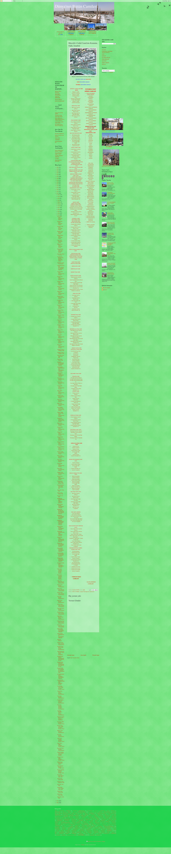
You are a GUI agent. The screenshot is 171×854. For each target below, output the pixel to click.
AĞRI (102, 828)
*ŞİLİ (66, 826)
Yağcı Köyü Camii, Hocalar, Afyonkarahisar (60, 581)
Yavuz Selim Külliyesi (76, 541)
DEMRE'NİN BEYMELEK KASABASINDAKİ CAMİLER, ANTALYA (60, 511)
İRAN (75, 835)
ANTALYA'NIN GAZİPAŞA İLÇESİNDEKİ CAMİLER (60, 550)
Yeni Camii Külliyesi (76, 513)
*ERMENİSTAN (65, 814)
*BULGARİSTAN (107, 812)
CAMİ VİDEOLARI (105, 59)
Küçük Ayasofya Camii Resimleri (76, 285)
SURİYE (103, 832)
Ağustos (59, 202)
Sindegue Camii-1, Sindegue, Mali (60, 350)
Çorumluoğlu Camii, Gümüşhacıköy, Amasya (60, 465)
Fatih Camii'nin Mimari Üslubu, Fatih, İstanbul (111, 253)
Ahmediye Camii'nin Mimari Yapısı (76, 207)
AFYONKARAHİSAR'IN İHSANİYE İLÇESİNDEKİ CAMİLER (60, 676)
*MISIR (114, 819)
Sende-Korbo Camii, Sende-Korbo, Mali (60, 788)
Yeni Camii (76, 517)
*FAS (82, 814)
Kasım (59, 196)
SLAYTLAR (104, 60)
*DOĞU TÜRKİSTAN (111, 813)
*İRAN (95, 825)
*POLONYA (63, 821)
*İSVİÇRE (58, 826)
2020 (58, 178)
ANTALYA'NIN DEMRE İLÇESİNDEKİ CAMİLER (60, 506)
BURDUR (91, 146)
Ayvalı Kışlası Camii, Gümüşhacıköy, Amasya (60, 478)
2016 (58, 185)
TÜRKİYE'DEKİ (71, 31)
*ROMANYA (73, 821)
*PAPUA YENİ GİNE (111, 820)
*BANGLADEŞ (57, 812)
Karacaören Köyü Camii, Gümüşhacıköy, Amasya (60, 317)
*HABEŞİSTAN (100, 815)
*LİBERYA (102, 818)
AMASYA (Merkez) (59, 640)
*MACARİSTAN (113, 818)
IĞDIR (62, 830)
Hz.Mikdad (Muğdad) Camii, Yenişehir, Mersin (111, 203)
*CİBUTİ (85, 813)
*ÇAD (68, 825)
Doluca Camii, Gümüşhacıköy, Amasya (60, 456)
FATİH (73, 591)
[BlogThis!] (93, 590)
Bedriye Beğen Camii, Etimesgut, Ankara (60, 237)
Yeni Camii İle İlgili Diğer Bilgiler (76, 518)
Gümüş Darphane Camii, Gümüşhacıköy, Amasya (60, 443)
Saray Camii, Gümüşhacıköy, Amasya (60, 400)
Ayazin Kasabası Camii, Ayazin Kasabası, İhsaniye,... (60, 754)
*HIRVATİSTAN (107, 815)
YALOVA (94, 833)
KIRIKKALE (89, 830)
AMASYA (64, 828)
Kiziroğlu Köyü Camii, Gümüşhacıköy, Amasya (60, 302)
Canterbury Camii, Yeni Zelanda (60, 263)
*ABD (56, 810)
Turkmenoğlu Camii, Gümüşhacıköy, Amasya (60, 387)
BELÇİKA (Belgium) (91, 185)
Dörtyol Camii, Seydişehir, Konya (60, 763)
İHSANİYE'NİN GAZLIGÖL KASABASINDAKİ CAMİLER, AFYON (60, 664)
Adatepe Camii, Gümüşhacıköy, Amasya (60, 473)
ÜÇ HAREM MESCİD (106, 57)
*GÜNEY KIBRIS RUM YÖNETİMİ (71, 815)
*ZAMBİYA (64, 825)
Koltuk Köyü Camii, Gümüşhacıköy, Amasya (60, 293)
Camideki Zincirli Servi (75, 566)
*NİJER (91, 820)
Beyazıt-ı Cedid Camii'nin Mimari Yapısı (75, 96)
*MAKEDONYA (67, 819)
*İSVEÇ (114, 825)
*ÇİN (72, 825)
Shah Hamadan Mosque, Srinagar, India (60, 766)
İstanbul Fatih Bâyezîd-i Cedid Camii (87, 591)
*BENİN (69, 812)
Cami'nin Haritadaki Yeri (75, 468)
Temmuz (59, 203)
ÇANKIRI (58, 835)
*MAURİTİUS (104, 819)
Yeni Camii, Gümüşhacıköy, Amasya (60, 378)
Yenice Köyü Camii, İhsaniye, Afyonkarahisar (60, 693)
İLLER (103, 54)
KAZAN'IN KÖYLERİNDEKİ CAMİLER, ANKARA (60, 364)
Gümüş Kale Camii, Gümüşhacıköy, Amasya (60, 434)
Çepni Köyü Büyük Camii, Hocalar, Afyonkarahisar (60, 618)
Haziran (59, 205)
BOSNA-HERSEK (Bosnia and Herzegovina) (90, 191)
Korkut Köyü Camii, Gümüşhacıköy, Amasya (60, 288)
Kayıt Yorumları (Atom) (74, 657)
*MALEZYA (88, 819)
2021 (58, 176)
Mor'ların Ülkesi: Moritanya (58, 92)
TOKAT (90, 156)
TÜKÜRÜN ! (57, 139)
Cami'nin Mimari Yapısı (75, 464)
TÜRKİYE (108, 130)
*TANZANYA (97, 823)
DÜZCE (103, 829)
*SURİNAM (113, 821)
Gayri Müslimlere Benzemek (58, 161)
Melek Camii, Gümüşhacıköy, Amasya (60, 424)
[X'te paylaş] (94, 590)
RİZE (85, 832)
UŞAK (86, 833)
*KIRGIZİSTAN (57, 818)
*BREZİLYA (95, 812)
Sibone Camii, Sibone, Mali (60, 493)
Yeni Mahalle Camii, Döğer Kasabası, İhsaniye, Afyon (60, 688)
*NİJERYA (96, 820)
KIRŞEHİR (103, 830)
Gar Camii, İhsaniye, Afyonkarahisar (60, 735)
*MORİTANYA (59, 820)
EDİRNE (109, 829)
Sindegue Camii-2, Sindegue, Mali (60, 353)
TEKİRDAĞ (61, 833)
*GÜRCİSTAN (91, 815)
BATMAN (58, 829)
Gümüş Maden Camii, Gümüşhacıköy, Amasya (60, 438)
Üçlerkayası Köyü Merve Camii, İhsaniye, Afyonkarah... (60, 718)
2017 (58, 183)
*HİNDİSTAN (65, 816)
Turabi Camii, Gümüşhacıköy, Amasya (60, 382)
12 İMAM (57, 158)
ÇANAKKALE (113, 833)
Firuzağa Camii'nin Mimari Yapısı (76, 379)
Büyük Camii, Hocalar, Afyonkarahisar (60, 601)
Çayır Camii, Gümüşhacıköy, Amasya (60, 460)
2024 (58, 171)
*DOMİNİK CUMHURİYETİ (101, 813)
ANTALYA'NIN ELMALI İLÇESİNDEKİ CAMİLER (60, 528)
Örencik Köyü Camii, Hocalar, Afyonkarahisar (60, 593)
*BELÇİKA (64, 812)
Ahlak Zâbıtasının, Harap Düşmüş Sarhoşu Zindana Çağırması (59, 119)
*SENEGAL (84, 821)
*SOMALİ (96, 821)
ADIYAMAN (90, 136)
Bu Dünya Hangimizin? (59, 133)
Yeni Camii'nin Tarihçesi (76, 514)
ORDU (73, 832)
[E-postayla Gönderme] (90, 589)
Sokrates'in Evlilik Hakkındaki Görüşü (59, 116)
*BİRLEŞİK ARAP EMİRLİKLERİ (64, 813)
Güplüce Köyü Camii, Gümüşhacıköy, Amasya (60, 331)
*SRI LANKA (102, 821)
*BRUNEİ (100, 812)
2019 (58, 180)
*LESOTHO (91, 818)
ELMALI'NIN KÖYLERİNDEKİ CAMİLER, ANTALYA (60, 545)
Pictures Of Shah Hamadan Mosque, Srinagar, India (60, 771)
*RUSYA (78, 821)
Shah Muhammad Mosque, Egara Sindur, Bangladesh (60, 653)
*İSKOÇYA (104, 825)
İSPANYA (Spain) (90, 196)
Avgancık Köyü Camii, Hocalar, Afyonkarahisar (60, 643)
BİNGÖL (94, 829)
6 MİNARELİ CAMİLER (85, 826)
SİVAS (113, 832)
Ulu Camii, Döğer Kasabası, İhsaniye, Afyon (60, 722)
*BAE (108, 810)
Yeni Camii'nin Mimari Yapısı (76, 516)
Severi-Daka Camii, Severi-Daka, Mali (60, 775)
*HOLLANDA (113, 815)
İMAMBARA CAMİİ (70, 835)
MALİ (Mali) (90, 214)
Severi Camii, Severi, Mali (60, 779)
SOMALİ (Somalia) (91, 224)
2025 (58, 169)
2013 (58, 191)
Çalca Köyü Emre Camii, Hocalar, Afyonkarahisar (60, 622)
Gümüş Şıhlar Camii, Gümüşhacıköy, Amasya (60, 429)
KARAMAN (74, 830)
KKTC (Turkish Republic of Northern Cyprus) (90, 209)
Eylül (59, 200)
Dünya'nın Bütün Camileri (76, 6)
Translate (111, 72)
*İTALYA (62, 826)
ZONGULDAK (106, 833)
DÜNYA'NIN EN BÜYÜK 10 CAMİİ (108, 166)
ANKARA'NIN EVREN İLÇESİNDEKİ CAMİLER (60, 374)
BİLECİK (89, 829)
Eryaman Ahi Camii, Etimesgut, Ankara (59, 223)
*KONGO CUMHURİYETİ (70, 818)
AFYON (90, 137)
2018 (58, 182)
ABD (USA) (90, 163)
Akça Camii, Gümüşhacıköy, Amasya (60, 469)
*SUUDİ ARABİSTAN (77, 823)
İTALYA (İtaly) (90, 202)
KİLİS (56, 832)
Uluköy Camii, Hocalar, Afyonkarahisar (60, 585)
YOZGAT (91, 158)
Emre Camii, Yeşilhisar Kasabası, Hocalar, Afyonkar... (59, 577)
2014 (58, 189)
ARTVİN (90, 828)
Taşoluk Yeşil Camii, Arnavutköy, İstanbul (111, 264)
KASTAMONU (91, 152)
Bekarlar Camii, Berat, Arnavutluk (110, 183)
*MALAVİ (73, 819)
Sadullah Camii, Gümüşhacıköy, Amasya (60, 396)
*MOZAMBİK (66, 820)
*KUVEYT (82, 818)
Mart (59, 211)
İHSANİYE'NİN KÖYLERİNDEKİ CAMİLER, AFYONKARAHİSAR (60, 670)
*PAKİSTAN (102, 820)
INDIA (58, 830)
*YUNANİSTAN (58, 825)
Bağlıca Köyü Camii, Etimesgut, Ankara (59, 246)
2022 (58, 174)
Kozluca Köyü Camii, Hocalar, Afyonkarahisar (60, 605)
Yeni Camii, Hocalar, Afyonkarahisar (60, 597)
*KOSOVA (77, 818)
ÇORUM (63, 835)
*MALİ (97, 819)
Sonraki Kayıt (70, 655)
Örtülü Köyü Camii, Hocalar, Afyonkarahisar (60, 589)
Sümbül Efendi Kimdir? (75, 568)
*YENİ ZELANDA (112, 824)
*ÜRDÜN (83, 825)
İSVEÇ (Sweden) (90, 197)
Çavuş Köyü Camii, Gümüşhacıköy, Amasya (60, 346)
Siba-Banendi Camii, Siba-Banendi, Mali (60, 482)
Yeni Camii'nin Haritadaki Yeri (76, 520)
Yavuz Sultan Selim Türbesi (76, 534)
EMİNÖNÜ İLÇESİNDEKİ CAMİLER (90, 101)
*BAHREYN (113, 810)
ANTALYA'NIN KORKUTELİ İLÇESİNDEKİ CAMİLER (60, 560)
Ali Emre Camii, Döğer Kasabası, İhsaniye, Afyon (60, 759)
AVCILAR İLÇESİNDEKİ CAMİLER (90, 97)
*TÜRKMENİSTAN (72, 824)
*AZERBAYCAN (102, 810)
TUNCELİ (81, 833)
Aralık (59, 194)
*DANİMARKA (91, 813)
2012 (58, 193)
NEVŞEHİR (61, 832)
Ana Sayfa (83, 655)
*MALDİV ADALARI (80, 819)
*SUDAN (107, 821)
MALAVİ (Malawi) (58, 99)
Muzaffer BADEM (106, 287)
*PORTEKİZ (68, 821)
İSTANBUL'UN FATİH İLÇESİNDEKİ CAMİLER (111, 244)
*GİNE (95, 815)
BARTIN (114, 828)
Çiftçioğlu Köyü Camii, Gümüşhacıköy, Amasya (60, 341)
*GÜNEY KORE (83, 815)
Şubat (59, 213)
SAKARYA (90, 832)
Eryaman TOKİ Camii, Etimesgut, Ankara (60, 228)
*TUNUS (61, 824)
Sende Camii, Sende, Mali (60, 792)
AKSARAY (57, 828)
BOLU (90, 144)
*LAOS (87, 818)
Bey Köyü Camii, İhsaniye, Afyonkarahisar (60, 749)
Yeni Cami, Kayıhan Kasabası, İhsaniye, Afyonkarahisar (60, 706)
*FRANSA (87, 814)
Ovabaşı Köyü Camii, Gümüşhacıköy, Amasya (60, 283)
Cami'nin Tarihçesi (75, 462)
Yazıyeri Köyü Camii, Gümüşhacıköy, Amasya (60, 273)
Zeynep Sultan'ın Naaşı (75, 240)
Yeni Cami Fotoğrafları (76, 521)
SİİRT (56, 833)
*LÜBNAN (97, 818)
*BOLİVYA (74, 812)
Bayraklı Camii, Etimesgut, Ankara (60, 232)
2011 (58, 800)
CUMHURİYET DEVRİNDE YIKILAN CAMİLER (107, 52)
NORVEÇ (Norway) (90, 216)
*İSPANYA (110, 825)
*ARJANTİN (75, 810)
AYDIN (90, 143)
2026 (58, 167)
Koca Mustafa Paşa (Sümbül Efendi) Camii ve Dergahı (75, 564)
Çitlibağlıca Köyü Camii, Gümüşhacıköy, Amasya (60, 326)
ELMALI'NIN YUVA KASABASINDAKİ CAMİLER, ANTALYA (60, 539)
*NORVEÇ (87, 820)
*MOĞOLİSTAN (74, 820)
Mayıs (59, 207)
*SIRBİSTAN (90, 821)
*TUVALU (66, 824)
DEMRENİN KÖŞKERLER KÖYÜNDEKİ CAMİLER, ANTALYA (60, 522)
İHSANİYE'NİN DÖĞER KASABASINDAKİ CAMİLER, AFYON (60, 658)
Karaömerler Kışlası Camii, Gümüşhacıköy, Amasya (60, 420)
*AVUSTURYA (96, 810)
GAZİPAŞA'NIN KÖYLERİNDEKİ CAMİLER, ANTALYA (60, 555)
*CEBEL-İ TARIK (74, 813)
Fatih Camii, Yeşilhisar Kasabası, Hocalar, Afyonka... (59, 571)
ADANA (90, 134)
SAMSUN (96, 832)
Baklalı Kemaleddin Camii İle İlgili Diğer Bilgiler (76, 483)
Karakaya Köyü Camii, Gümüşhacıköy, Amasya (60, 312)
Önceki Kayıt (95, 655)
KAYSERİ (82, 830)
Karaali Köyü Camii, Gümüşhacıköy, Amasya (60, 307)
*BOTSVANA (91, 812)
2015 (58, 187)
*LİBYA (107, 818)
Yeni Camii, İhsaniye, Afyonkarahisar (60, 697)
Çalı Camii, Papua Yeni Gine (60, 254)
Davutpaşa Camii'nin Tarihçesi (76, 431)
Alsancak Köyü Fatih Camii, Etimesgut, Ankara (60, 251)
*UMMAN (93, 824)
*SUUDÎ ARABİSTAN (65, 823)
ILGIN (115, 829)
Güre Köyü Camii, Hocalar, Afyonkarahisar (60, 609)
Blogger (82, 844)
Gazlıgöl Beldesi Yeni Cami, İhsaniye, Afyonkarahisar (60, 701)
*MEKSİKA (110, 819)
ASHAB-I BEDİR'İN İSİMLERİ (59, 156)
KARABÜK (90, 150)
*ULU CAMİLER (84, 824)
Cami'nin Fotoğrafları (76, 470)
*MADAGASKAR (59, 819)
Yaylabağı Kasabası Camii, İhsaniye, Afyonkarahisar (60, 712)
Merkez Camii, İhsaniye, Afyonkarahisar (60, 731)
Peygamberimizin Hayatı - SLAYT (58, 154)
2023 (58, 172)
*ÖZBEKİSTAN (77, 825)
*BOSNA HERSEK (81, 812)
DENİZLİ (90, 147)
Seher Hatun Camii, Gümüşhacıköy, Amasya (60, 392)
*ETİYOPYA (77, 814)
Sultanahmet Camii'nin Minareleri (111, 193)
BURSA (82, 829)
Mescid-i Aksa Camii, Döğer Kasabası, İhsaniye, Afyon (60, 727)
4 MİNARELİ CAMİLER (73, 826)
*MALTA (93, 819)
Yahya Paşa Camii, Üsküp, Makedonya (111, 223)
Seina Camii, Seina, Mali (60, 795)
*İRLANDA (99, 825)
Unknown (105, 289)
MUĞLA (90, 155)
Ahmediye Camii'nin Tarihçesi (76, 206)
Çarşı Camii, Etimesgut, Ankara (59, 241)
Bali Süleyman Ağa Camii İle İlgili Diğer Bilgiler (76, 142)
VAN (90, 833)
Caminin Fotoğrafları (76, 571)
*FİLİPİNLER (93, 814)
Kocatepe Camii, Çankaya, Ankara (110, 234)
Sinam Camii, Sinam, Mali (60, 360)
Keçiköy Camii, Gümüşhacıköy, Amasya (60, 297)
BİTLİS (99, 829)
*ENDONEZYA (57, 814)
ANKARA (90, 139)
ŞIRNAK (98, 835)
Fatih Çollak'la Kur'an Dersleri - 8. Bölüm (59, 151)
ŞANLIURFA (92, 835)
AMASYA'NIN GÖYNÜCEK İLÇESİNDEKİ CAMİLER (60, 630)
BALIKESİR (107, 828)
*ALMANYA (68, 810)
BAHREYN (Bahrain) (90, 181)
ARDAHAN (90, 140)
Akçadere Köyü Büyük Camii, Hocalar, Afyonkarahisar (60, 648)
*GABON (105, 814)
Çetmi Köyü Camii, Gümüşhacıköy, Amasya (60, 336)
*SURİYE (56, 823)
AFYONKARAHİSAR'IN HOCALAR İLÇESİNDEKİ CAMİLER (60, 565)
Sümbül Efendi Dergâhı (75, 569)
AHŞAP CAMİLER (105, 62)
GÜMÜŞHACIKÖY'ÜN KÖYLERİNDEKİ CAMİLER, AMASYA (60, 267)
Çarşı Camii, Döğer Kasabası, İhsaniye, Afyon (60, 745)
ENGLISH (104, 64)
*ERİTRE (71, 814)
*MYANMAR (80, 820)
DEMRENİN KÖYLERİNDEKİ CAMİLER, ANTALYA (60, 517)
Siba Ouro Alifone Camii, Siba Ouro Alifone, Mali (60, 487)
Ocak (59, 215)
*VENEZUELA (98, 824)
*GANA (110, 814)
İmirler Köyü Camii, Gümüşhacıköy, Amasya (60, 321)
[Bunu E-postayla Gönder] (92, 590)
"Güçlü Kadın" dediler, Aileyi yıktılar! (59, 122)
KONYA (90, 153)
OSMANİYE (79, 832)
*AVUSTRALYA (89, 810)
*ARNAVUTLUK (81, 810)
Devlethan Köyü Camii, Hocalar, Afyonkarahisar (60, 613)
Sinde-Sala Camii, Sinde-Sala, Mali (60, 356)
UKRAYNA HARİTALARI (57, 97)
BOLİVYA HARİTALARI (59, 101)
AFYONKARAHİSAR (109, 826)
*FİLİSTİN (100, 814)
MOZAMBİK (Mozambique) (58, 95)
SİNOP (108, 832)
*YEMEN (107, 824)
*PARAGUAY (57, 821)
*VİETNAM (103, 824)
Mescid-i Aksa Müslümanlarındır (110, 213)
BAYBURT (64, 829)
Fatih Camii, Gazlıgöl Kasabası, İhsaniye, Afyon (60, 740)
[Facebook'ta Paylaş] (95, 590)
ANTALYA (90, 141)
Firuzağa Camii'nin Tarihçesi (76, 377)
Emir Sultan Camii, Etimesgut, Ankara (59, 218)
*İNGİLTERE (89, 825)
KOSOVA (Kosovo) (90, 206)
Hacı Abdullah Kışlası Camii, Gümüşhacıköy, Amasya (60, 409)
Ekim (59, 198)
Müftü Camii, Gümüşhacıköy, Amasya (60, 404)
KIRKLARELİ (96, 830)
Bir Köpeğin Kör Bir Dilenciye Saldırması (59, 125)
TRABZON (74, 833)
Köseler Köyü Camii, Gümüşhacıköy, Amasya (60, 278)
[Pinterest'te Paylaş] (97, 590)
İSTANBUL (90, 149)
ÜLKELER (104, 55)
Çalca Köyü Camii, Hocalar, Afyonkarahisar (60, 625)
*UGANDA (78, 824)
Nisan (59, 209)
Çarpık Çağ (57, 138)
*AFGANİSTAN (61, 810)
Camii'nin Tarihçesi (75, 558)
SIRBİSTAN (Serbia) (90, 221)
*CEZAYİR (81, 813)
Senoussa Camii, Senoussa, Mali (60, 782)
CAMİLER (71, 34)
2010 (58, 802)
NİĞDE (68, 832)
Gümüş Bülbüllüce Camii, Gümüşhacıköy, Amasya (60, 448)
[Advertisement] (83, 643)
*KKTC (62, 818)
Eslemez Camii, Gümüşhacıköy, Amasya (60, 452)
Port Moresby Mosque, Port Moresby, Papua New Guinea (60, 258)
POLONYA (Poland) (90, 217)
